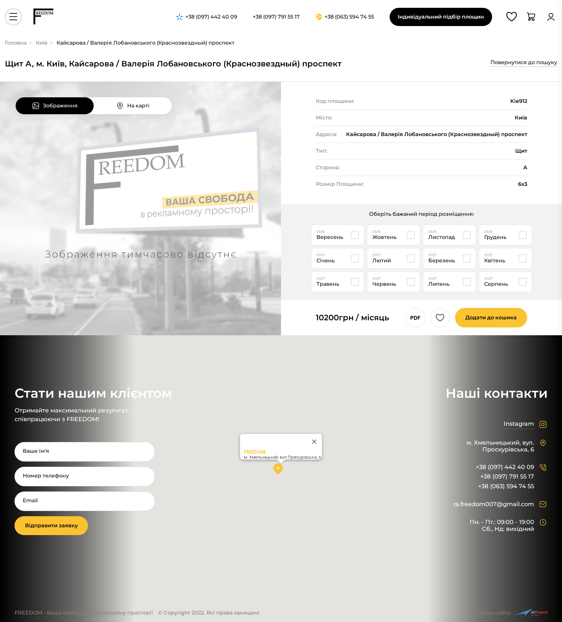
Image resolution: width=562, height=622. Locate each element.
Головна (16, 43)
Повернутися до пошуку (523, 62)
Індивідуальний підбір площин (441, 17)
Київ (41, 43)
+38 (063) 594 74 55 (506, 486)
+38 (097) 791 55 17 (507, 476)
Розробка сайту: (490, 613)
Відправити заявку (51, 525)
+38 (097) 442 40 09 (505, 467)
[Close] (314, 441)
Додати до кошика (491, 317)
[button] (281, 471)
